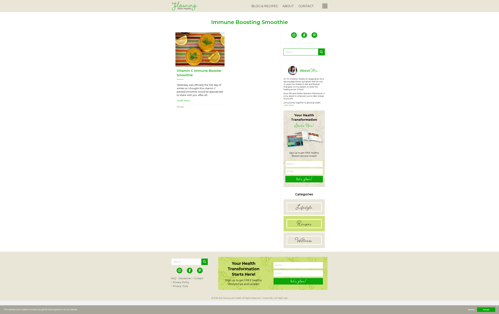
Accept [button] (486, 310)
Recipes (180, 107)
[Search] (321, 52)
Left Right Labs (280, 298)
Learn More (288, 105)
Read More (183, 100)
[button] (304, 179)
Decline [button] (471, 310)
